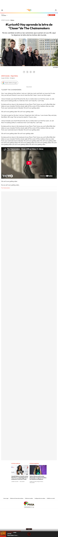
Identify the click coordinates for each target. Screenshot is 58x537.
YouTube (29, 488)
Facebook (24, 72)
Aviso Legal (5, 498)
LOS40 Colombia (29, 10)
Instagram (26, 488)
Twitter (27, 72)
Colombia (3, 15)
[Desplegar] (29, 529)
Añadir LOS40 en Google (11, 82)
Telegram (34, 72)
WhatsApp (30, 72)
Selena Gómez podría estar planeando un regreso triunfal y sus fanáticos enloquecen (38, 477)
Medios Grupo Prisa (29, 507)
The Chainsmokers (5, 188)
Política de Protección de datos (16, 498)
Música (12, 20)
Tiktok (23, 488)
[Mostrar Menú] (2, 10)
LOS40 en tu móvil (51, 498)
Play (29, 534)
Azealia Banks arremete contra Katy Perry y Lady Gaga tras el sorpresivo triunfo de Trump (19, 477)
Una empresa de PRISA (29, 503)
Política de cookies (29, 498)
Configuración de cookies (40, 498)
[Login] (56, 10)
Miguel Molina (14, 76)
